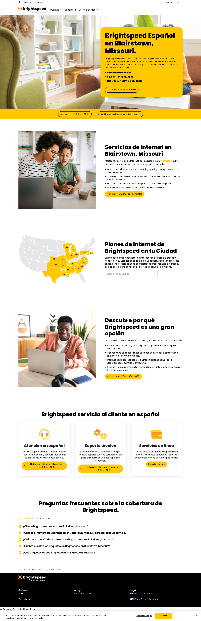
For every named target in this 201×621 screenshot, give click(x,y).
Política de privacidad (141, 593)
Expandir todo (26, 518)
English (169, 2)
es (27, 570)
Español (179, 2)
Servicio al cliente (83, 593)
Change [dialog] (39, 2)
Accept (163, 615)
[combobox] (128, 274)
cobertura (36, 570)
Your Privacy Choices (146, 599)
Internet (22, 593)
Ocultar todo (43, 518)
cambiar (165, 161)
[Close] (196, 616)
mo (45, 570)
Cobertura (24, 599)
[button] (155, 274)
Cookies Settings (144, 615)
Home (20, 570)
